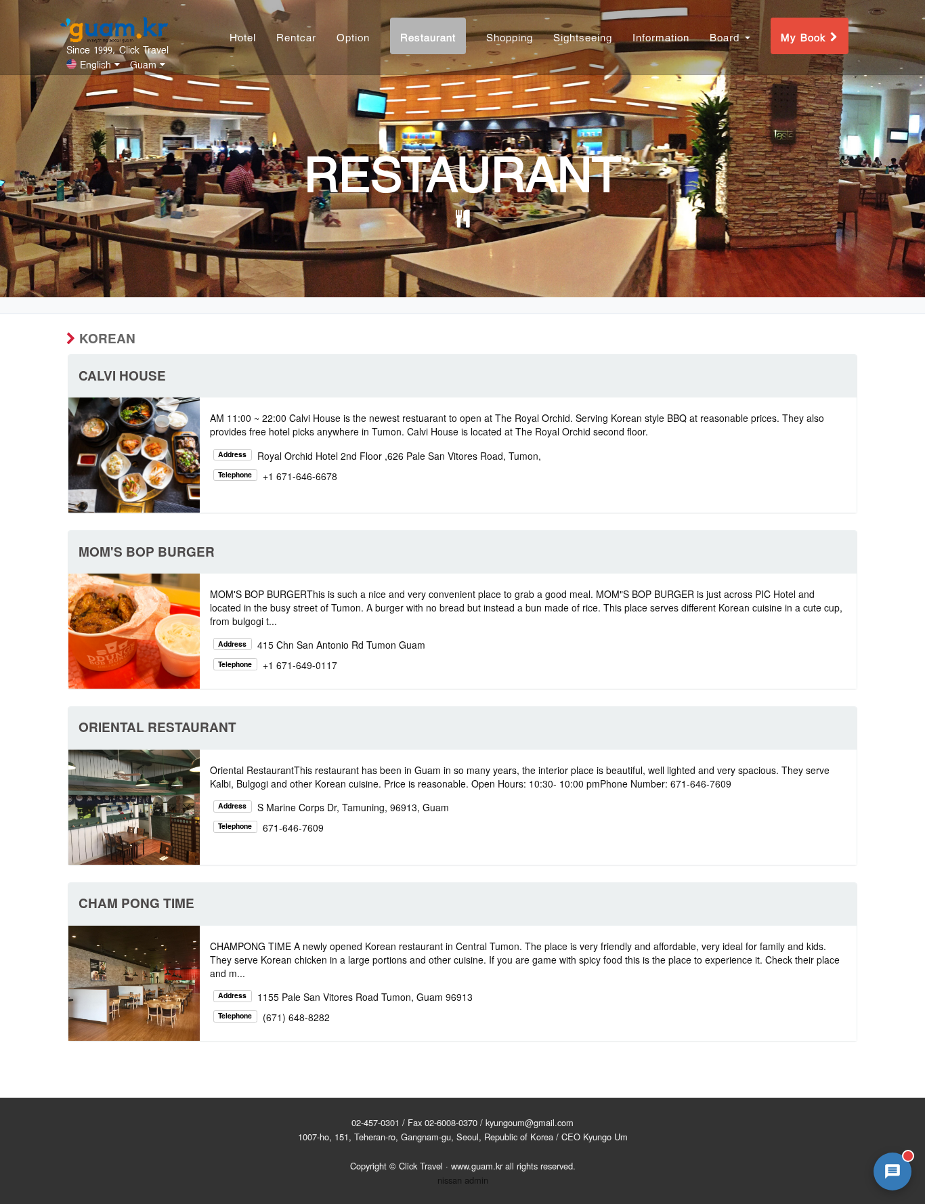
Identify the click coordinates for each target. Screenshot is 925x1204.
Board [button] (727, 36)
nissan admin (462, 1180)
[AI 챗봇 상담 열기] (892, 1171)
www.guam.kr (476, 1165)
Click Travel (421, 1165)
